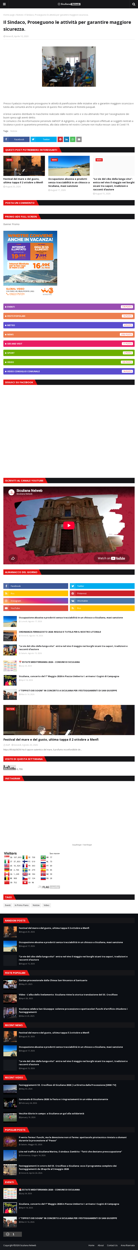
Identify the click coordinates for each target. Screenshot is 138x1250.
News (66, 334)
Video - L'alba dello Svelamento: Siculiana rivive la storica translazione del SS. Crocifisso (68, 994)
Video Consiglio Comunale (66, 371)
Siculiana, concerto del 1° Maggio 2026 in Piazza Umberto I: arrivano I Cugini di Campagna (69, 676)
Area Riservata (128, 1245)
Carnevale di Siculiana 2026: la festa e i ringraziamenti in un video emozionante (63, 1099)
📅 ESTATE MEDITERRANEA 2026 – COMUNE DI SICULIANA (49, 661)
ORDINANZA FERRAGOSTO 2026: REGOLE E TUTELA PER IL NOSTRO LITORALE (60, 631)
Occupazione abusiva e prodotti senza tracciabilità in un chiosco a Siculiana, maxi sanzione (69, 182)
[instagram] (35, 601)
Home (91, 1245)
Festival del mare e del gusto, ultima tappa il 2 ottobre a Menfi (23, 180)
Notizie (19, 14)
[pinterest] (102, 593)
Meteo (66, 325)
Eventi (66, 306)
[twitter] (102, 586)
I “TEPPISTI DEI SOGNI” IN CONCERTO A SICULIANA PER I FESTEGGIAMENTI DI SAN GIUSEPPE (68, 690)
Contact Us (112, 1245)
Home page (9, 14)
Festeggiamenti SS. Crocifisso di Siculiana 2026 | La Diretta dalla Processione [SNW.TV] (67, 1084)
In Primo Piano (22, 905)
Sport (66, 352)
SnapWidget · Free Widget (82, 845)
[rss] (35, 593)
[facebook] (35, 586)
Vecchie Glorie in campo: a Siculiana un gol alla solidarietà (51, 1113)
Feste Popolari (66, 315)
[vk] (102, 601)
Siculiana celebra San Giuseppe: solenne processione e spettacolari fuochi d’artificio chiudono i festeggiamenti (73, 1010)
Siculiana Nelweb (28, 1245)
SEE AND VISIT (66, 343)
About (101, 1245)
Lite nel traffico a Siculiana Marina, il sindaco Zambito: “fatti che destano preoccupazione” (70, 1151)
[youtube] (35, 608)
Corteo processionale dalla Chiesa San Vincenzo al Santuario (53, 980)
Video (66, 362)
